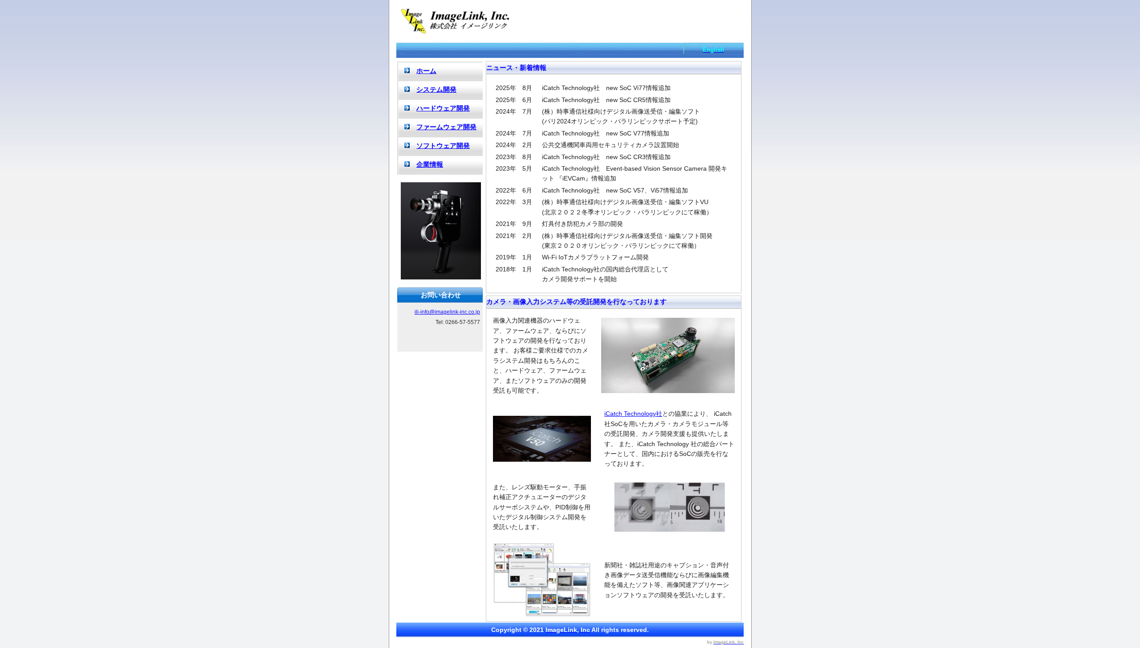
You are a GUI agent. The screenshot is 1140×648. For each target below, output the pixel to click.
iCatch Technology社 (633, 413)
